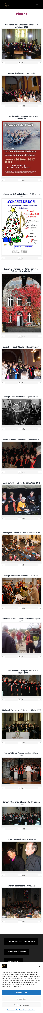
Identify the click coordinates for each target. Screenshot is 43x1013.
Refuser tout (21, 999)
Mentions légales (12, 1010)
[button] (40, 966)
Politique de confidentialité (17, 952)
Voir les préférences (22, 1005)
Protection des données (27, 1010)
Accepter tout (21, 993)
